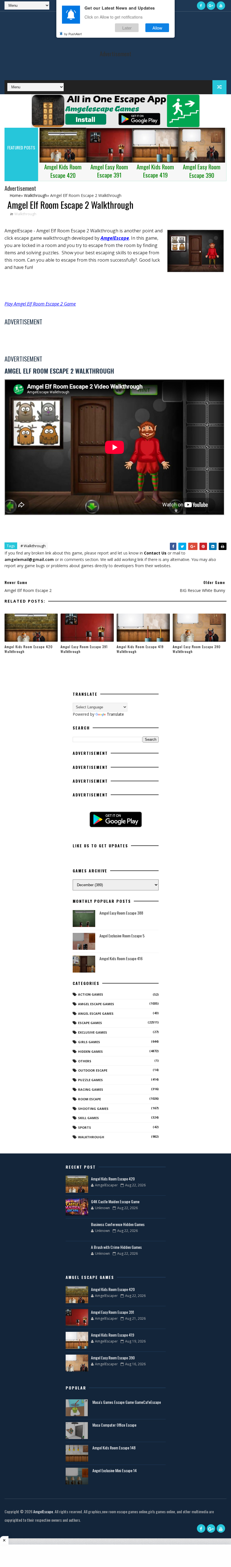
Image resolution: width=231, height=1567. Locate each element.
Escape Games (90, 1023)
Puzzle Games (90, 1080)
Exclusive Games (92, 1032)
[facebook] (201, 5)
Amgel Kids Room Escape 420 (113, 1179)
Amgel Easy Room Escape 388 (121, 913)
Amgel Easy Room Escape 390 (113, 1358)
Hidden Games (90, 1051)
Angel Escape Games (96, 1013)
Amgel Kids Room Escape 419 (112, 1335)
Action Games (90, 994)
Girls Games (89, 1042)
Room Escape (89, 1099)
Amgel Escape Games (96, 1004)
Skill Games (88, 1118)
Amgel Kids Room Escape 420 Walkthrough (29, 649)
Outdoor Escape (92, 1070)
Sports (84, 1127)
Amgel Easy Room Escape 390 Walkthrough (197, 649)
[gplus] (211, 5)
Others (84, 1061)
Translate (115, 714)
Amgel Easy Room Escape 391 (112, 1312)
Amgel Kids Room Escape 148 (114, 1448)
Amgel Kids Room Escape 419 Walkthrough (140, 649)
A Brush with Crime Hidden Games (116, 1247)
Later (127, 28)
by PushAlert (73, 34)
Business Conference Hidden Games (118, 1224)
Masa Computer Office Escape (114, 1425)
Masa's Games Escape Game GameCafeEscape (126, 1402)
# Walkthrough (33, 545)
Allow (157, 28)
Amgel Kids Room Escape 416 (121, 958)
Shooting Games (93, 1108)
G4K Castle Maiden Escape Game (115, 1201)
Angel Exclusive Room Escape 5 (122, 936)
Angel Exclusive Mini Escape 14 (114, 1470)
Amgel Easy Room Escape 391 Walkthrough (84, 649)
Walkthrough (25, 213)
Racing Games (90, 1089)
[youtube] (221, 5)
